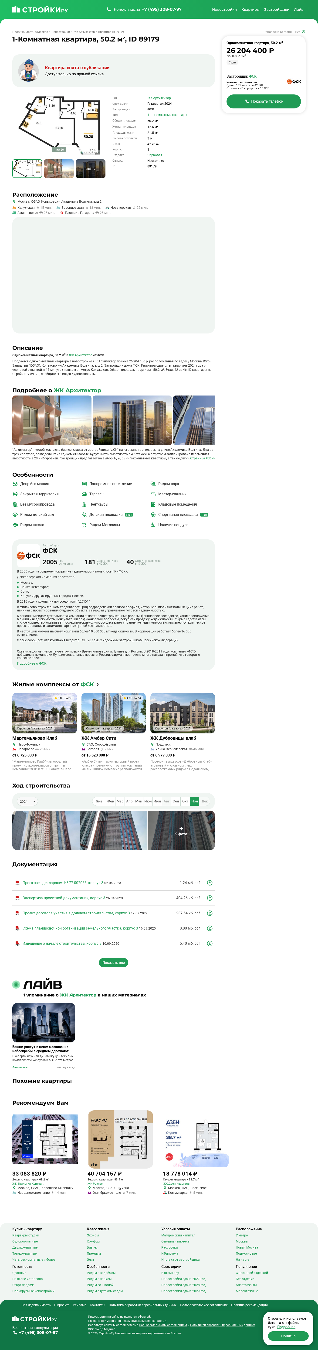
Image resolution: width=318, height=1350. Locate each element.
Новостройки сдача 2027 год (183, 1279)
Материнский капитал (178, 1235)
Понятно (288, 1336)
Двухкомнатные (24, 1247)
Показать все (113, 963)
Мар (120, 801)
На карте (242, 1259)
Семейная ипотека (175, 1241)
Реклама (79, 1305)
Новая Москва (247, 1247)
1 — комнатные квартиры (167, 115)
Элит (90, 1259)
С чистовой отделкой (252, 1273)
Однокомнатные (25, 1241)
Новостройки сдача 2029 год (183, 1291)
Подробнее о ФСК (32, 663)
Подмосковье (246, 1253)
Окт (185, 801)
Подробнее (286, 1327)
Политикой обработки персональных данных (222, 1325)
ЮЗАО (35, 201)
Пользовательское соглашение (204, 1305)
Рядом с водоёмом (101, 1273)
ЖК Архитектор (159, 98)
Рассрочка (169, 1247)
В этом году (170, 1273)
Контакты (97, 1305)
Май (138, 801)
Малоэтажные (247, 1291)
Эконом (93, 1235)
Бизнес (92, 1247)
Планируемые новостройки (33, 1291)
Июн (148, 801)
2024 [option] (23, 801)
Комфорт (94, 1241)
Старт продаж (23, 1285)
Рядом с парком (99, 1279)
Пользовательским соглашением (163, 1325)
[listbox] (27, 801)
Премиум (94, 1253)
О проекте (61, 1305)
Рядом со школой (100, 1285)
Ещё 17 (90, 168)
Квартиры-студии (25, 1235)
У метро (242, 1235)
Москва (242, 1241)
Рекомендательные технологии (144, 1320)
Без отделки (245, 1279)
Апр (129, 801)
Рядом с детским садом (105, 1291)
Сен (176, 801)
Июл (157, 801)
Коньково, (49, 201)
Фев (110, 801)
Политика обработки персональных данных (142, 1305)
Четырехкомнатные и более (33, 1259)
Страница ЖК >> (202, 458)
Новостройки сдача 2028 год (183, 1285)
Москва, (23, 201)
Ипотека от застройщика (180, 1259)
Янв (99, 801)
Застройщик (51, 549)
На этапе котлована (27, 1279)
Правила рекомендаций (249, 1305)
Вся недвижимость (36, 1305)
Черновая (154, 155)
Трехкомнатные (24, 1253)
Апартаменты (246, 1285)
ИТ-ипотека (169, 1253)
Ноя (194, 801)
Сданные (19, 1273)
